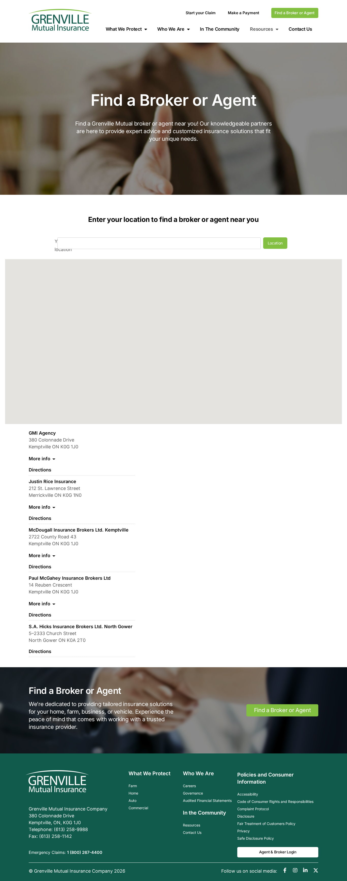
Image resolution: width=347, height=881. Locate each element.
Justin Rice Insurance (52, 481)
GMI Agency (42, 433)
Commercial (138, 808)
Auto (132, 800)
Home (133, 793)
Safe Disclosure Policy (255, 838)
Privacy (243, 831)
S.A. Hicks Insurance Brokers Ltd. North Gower (80, 626)
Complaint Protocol (253, 809)
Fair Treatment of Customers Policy (266, 823)
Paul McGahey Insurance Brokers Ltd (70, 578)
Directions (40, 469)
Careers (189, 786)
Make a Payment (243, 12)
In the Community (204, 812)
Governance (193, 793)
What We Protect (124, 29)
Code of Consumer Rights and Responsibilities (275, 801)
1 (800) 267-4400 (84, 852)
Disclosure (245, 816)
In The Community (220, 29)
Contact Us (300, 29)
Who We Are (170, 29)
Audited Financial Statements (207, 800)
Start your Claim (201, 12)
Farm (133, 786)
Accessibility (247, 794)
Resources (191, 825)
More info (39, 458)
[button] (212, 335)
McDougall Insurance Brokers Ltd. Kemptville (79, 530)
